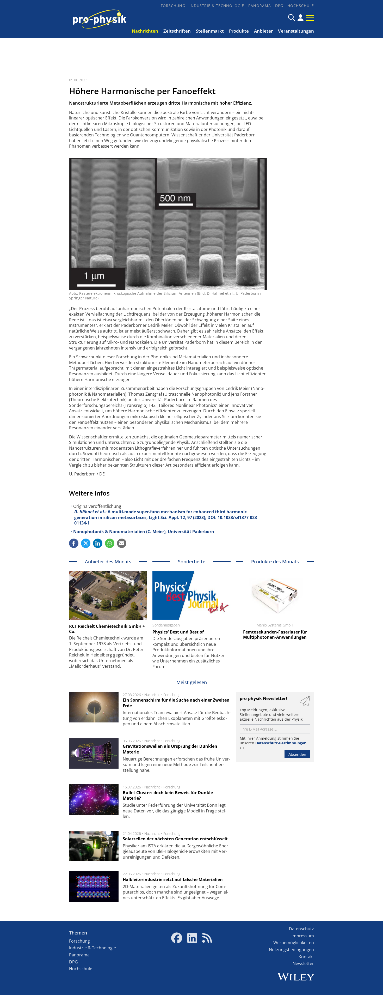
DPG (279, 5)
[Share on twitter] (85, 543)
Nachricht (152, 694)
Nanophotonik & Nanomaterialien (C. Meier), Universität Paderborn (143, 531)
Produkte (239, 31)
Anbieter (263, 31)
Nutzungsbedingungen (291, 949)
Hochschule (300, 5)
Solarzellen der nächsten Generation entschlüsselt (175, 839)
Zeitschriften (177, 31)
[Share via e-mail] (121, 543)
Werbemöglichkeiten (293, 942)
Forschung (173, 5)
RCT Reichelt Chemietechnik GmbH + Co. (107, 628)
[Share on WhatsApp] (109, 543)
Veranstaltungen (296, 31)
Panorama (259, 5)
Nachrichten (145, 31)
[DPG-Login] (301, 18)
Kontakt (306, 957)
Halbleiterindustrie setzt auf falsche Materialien (173, 879)
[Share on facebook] (73, 543)
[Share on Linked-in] (97, 543)
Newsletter (303, 963)
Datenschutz (301, 929)
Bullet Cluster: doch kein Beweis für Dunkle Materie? (168, 795)
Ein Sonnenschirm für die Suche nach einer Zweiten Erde (176, 703)
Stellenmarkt (210, 31)
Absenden (297, 754)
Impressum (303, 936)
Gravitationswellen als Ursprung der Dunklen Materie (170, 749)
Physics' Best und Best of (178, 632)
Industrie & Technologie (216, 5)
